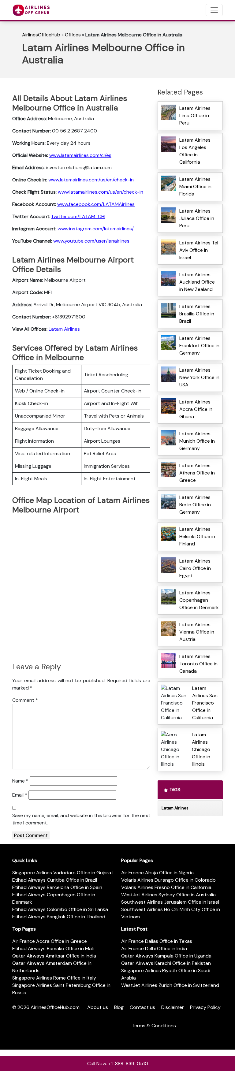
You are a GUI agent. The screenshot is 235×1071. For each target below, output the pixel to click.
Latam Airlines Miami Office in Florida (195, 186)
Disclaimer (172, 1007)
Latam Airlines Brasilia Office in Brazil (196, 313)
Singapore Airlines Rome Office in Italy (54, 978)
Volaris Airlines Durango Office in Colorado (168, 880)
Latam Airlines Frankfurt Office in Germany (199, 345)
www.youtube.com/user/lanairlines (91, 241)
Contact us (142, 1007)
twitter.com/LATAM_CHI (78, 216)
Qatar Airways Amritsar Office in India (54, 956)
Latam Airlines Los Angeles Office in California (195, 151)
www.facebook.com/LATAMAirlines (96, 204)
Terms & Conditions (154, 1025)
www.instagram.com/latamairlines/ (96, 228)
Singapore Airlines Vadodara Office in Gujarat (62, 872)
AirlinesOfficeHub (41, 35)
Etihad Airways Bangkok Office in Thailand (58, 916)
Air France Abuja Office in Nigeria (157, 872)
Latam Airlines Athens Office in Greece (197, 472)
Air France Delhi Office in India (154, 948)
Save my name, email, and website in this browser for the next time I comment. (81, 819)
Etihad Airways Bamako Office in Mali (53, 948)
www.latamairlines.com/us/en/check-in (91, 180)
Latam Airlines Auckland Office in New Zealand (197, 281)
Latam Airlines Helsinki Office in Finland (197, 536)
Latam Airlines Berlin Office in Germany (195, 504)
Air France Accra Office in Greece (49, 941)
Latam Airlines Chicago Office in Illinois (201, 749)
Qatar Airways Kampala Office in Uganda (166, 956)
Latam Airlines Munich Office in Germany (197, 441)
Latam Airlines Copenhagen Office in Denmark (199, 600)
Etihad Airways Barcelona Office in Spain (57, 887)
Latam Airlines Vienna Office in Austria (196, 631)
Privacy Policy (205, 1007)
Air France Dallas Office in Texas (156, 941)
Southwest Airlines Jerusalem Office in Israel (170, 902)
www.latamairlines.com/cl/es (80, 155)
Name (20, 781)
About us (97, 1007)
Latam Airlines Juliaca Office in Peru (196, 218)
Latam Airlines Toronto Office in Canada (198, 663)
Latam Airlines (64, 329)
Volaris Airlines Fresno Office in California (166, 887)
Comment (25, 700)
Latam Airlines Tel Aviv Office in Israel (198, 250)
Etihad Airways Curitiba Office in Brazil (54, 880)
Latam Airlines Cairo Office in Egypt (195, 568)
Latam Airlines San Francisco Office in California (205, 703)
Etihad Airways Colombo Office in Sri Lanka (60, 909)
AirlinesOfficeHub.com (55, 1007)
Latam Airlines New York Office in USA (199, 377)
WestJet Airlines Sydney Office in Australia (168, 894)
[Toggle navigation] (214, 10)
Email (19, 795)
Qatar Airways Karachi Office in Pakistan (166, 963)
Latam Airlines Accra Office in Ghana (195, 409)
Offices (73, 35)
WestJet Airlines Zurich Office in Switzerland (170, 985)
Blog (119, 1007)
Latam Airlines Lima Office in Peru (195, 115)
